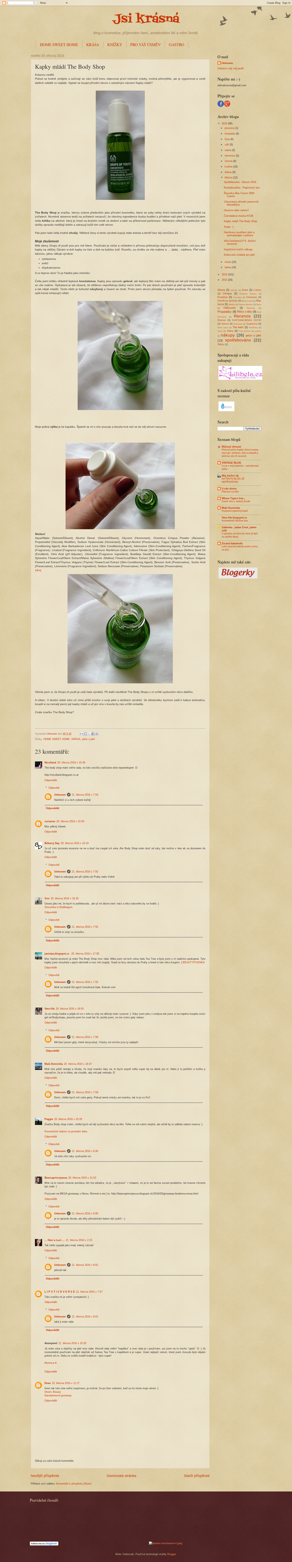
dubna (228, 172)
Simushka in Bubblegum (58, 907)
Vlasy (230, 330)
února (228, 261)
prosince (230, 128)
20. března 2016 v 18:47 (78, 1063)
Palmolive (251, 308)
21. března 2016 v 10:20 (72, 1343)
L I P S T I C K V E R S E (59, 1291)
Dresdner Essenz (248, 294)
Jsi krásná (146, 19)
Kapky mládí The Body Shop (240, 221)
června (229, 161)
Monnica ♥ (50, 1362)
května (229, 166)
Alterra (221, 289)
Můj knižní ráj (230, 475)
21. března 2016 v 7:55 (85, 871)
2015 (225, 274)
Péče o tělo (244, 311)
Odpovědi (53, 787)
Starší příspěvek (197, 1476)
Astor (245, 289)
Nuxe (258, 304)
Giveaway (251, 297)
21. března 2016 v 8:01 (85, 1264)
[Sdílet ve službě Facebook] (93, 734)
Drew (47, 1383)
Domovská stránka (121, 1476)
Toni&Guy (253, 327)
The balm (238, 327)
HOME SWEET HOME (59, 44)
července (230, 155)
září (227, 144)
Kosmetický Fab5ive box (235, 520)
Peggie (48, 1119)
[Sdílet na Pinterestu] (97, 734)
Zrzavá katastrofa (232, 543)
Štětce (221, 344)
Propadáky (225, 311)
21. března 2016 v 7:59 (85, 1037)
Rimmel (222, 320)
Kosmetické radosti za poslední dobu (65, 1131)
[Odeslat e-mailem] (82, 734)
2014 (225, 279)
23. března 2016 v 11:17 (65, 1383)
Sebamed (237, 324)
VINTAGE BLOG (231, 462)
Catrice (257, 290)
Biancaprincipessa (55, 1177)
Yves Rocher (244, 331)
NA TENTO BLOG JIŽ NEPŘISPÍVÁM (233, 480)
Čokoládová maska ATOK (238, 215)
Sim (46, 898)
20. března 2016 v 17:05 (85, 953)
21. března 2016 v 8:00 (85, 1151)
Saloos (225, 324)
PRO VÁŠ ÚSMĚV (145, 44)
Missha (232, 304)
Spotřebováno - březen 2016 (240, 182)
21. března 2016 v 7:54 (85, 794)
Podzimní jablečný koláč (235, 511)
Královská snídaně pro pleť (239, 254)
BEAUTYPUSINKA (194, 962)
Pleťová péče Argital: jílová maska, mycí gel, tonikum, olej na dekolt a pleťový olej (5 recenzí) (240, 452)
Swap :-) (228, 226)
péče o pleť (88, 739)
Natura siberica (246, 304)
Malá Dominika (53, 1063)
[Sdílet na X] (89, 734)
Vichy (220, 331)
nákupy (228, 335)
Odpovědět (50, 780)
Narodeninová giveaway (58, 1395)
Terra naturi (223, 327)
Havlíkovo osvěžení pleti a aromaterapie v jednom (239, 234)
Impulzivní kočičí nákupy (238, 249)
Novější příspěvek (45, 1476)
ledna (228, 267)
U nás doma (229, 488)
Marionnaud (247, 301)
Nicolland (50, 762)
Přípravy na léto (230, 491)
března (229, 177)
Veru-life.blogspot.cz (234, 517)
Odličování (229, 307)
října (227, 139)
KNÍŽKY (114, 44)
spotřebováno (238, 340)
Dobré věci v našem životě (236, 501)
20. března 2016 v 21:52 (82, 1177)
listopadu (230, 133)
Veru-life (49, 1008)
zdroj (38, 570)
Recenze (242, 316)
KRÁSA (92, 44)
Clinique (227, 293)
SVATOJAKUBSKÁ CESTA (246, 320)
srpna (228, 150)
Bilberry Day (52, 843)
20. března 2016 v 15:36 (71, 762)
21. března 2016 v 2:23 (79, 1240)
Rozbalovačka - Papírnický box (242, 187)
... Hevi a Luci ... (54, 1240)
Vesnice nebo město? (236, 210)
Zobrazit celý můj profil (231, 68)
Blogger (171, 1554)
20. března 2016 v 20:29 (68, 1119)
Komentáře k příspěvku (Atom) (73, 1483)
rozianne (49, 821)
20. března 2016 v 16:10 (75, 843)
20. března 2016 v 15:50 (70, 821)
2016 (225, 123)
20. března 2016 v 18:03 (70, 1008)
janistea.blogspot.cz (57, 953)
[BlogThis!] (85, 734)
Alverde (233, 290)
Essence (223, 297)
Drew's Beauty (52, 1391)
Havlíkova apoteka (228, 301)
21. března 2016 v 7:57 (89, 1291)
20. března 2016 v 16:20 (64, 898)
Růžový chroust (231, 446)
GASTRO (176, 44)
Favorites (237, 297)
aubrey (258, 331)
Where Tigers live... (234, 498)
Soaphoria (251, 324)
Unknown (60, 794)
